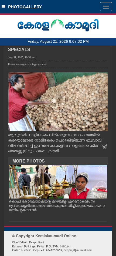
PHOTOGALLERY (24, 7)
